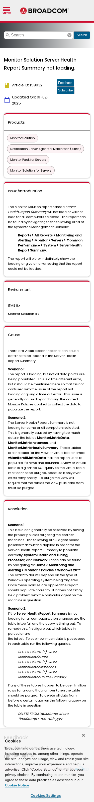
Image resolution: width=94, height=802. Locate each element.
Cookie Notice (17, 785)
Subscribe (65, 90)
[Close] (83, 735)
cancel (69, 35)
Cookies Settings (46, 795)
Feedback (65, 83)
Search (82, 35)
